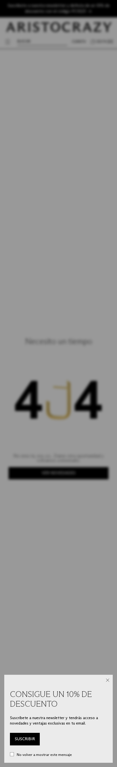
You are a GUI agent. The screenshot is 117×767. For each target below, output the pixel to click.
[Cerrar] (107, 680)
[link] (25, 739)
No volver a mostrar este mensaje (44, 754)
